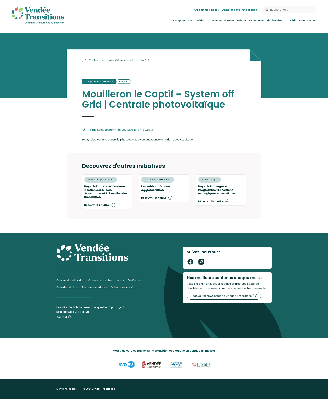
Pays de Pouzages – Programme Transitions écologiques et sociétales (217, 190)
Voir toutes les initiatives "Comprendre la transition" (117, 60)
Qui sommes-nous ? (206, 9)
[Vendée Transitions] (38, 14)
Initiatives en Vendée (303, 20)
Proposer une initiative (94, 287)
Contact (61, 317)
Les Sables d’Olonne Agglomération (155, 188)
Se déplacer (256, 20)
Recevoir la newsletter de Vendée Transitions (221, 296)
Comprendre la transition (189, 20)
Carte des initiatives (67, 287)
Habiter (241, 20)
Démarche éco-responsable (240, 9)
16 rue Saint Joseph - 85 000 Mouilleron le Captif (121, 130)
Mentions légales (66, 388)
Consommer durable (221, 20)
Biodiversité (274, 20)
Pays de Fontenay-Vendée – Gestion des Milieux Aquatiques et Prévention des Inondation (105, 191)
